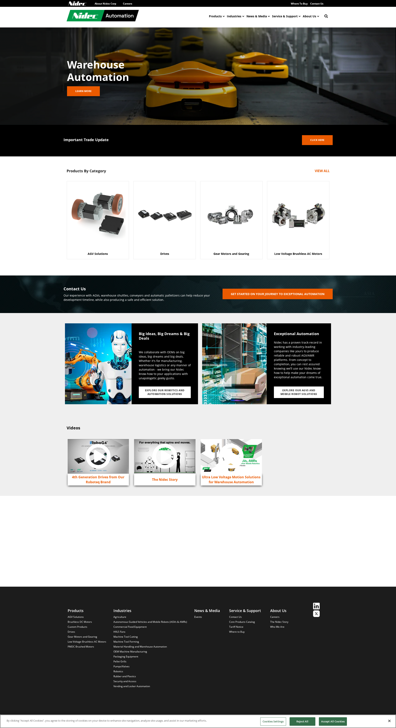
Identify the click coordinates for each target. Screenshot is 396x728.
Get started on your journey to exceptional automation (277, 294)
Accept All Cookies (333, 721)
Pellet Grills (119, 661)
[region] (198, 721)
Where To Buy (299, 3)
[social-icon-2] (316, 614)
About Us (309, 16)
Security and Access (124, 681)
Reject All (302, 721)
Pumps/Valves (121, 666)
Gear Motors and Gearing (82, 636)
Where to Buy (237, 631)
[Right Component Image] (234, 363)
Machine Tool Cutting (125, 636)
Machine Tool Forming (126, 641)
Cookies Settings (273, 721)
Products (215, 16)
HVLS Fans (119, 631)
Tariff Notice (236, 627)
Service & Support (285, 16)
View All (322, 171)
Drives (71, 631)
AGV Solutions (76, 617)
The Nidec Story (279, 622)
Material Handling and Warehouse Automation (140, 646)
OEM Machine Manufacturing (130, 651)
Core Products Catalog (242, 622)
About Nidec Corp (105, 3)
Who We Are (277, 627)
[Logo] (77, 3)
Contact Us (316, 3)
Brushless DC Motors (80, 622)
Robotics (118, 671)
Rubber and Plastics (124, 676)
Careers (127, 3)
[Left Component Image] (98, 363)
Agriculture (119, 617)
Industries (234, 16)
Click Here (317, 140)
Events (198, 617)
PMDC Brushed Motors (81, 646)
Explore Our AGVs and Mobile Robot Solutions (298, 392)
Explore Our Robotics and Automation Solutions (165, 392)
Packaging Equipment (125, 656)
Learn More (83, 91)
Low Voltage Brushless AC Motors (87, 641)
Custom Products (77, 627)
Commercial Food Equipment (130, 627)
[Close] (389, 720)
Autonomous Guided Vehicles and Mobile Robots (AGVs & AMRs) (150, 622)
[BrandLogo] (103, 16)
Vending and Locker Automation (131, 686)
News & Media (256, 16)
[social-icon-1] (316, 606)
